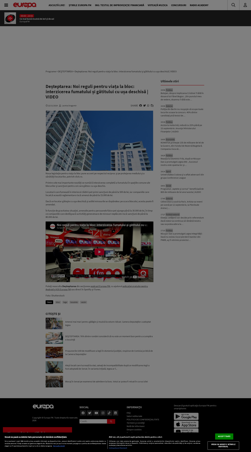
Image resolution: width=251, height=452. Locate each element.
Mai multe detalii (59, 446)
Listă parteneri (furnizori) (118, 448)
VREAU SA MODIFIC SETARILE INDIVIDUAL (223, 445)
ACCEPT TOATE (224, 436)
